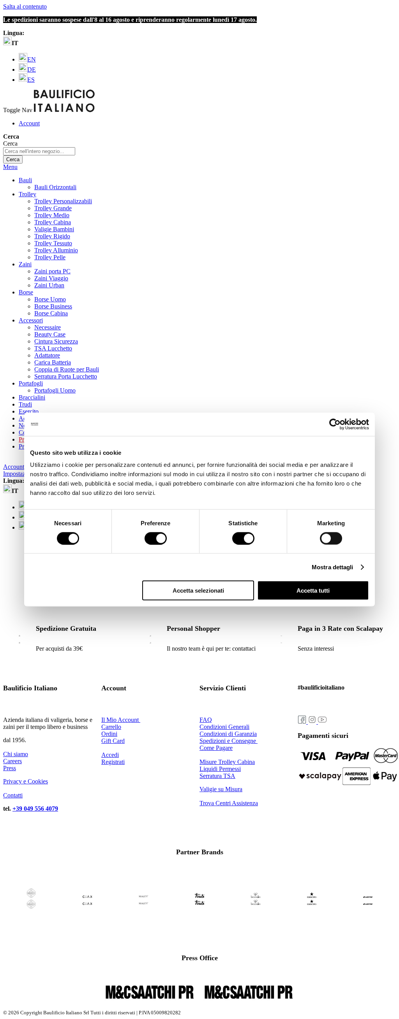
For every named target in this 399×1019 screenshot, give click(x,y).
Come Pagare (216, 747)
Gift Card (113, 740)
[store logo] (64, 110)
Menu (10, 167)
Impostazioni (19, 473)
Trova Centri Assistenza (229, 803)
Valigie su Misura (221, 789)
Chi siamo (15, 754)
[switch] (156, 538)
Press (9, 768)
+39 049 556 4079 (35, 808)
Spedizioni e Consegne (229, 740)
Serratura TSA (217, 776)
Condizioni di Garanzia (228, 733)
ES (31, 79)
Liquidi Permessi (220, 769)
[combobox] (39, 151)
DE (31, 69)
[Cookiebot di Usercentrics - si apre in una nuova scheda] (335, 424)
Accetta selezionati (198, 590)
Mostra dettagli (332, 566)
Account (29, 123)
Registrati (113, 762)
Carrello (111, 726)
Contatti (13, 795)
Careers (12, 761)
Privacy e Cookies (25, 781)
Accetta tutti (313, 590)
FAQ (206, 719)
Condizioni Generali (224, 726)
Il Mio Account (120, 719)
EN (31, 59)
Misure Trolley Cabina (227, 762)
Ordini (109, 733)
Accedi (110, 754)
